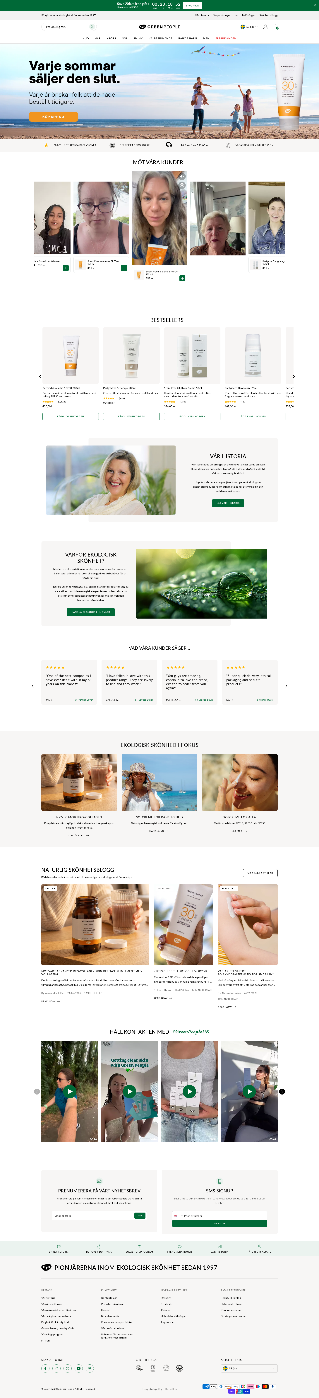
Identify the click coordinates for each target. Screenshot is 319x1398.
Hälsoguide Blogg (231, 1303)
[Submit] (139, 1216)
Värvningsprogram (52, 1334)
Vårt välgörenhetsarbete (56, 1316)
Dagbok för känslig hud (55, 1322)
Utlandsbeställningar (173, 1316)
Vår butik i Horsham (112, 1328)
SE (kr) (250, 26)
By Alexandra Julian (52, 993)
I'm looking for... (56, 26)
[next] (282, 1092)
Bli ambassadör (110, 1316)
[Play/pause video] (182, 185)
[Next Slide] (285, 686)
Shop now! (192, 5)
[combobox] (178, 1215)
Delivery (166, 1297)
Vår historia (202, 15)
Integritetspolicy (152, 1389)
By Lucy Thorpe (163, 989)
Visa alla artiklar (260, 873)
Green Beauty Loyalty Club (57, 1328)
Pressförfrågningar (112, 1303)
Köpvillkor (171, 1389)
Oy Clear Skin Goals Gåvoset (44, 261)
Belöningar (248, 15)
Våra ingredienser (52, 1303)
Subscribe (219, 1223)
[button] (69, 1091)
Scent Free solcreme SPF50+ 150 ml (162, 273)
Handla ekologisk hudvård (90, 612)
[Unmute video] (182, 176)
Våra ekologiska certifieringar (58, 1310)
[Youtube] (79, 1369)
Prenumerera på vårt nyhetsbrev (99, 1190)
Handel (105, 1310)
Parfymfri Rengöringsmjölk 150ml (277, 262)
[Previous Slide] (34, 686)
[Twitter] (68, 1369)
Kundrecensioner (231, 1310)
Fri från (45, 1340)
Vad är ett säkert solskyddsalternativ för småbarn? (246, 972)
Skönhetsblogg (268, 15)
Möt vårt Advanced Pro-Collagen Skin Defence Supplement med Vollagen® (91, 972)
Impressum (167, 1322)
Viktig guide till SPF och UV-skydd (180, 971)
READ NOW (48, 1001)
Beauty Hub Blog (231, 1297)
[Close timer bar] (315, 5)
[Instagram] (56, 1369)
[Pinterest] (90, 1369)
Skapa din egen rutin (225, 15)
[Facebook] (45, 1369)
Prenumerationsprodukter (117, 1322)
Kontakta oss (109, 1297)
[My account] (265, 27)
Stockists (166, 1303)
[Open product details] (182, 278)
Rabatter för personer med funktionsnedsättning (117, 1336)
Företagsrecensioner (233, 1316)
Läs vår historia (228, 503)
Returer (165, 1310)
